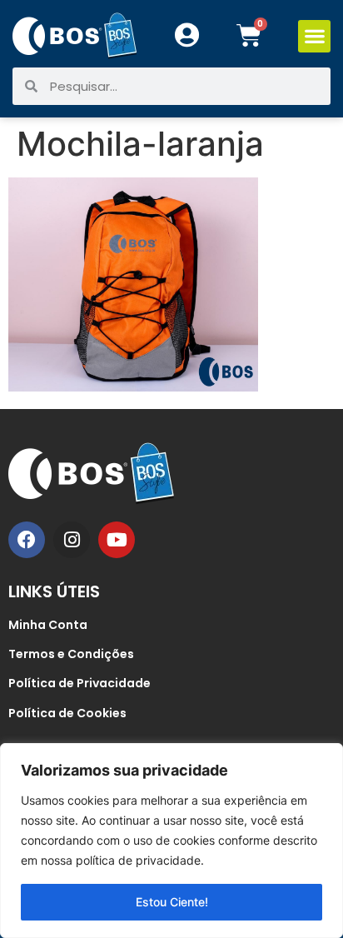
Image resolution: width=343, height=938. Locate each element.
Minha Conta (47, 624)
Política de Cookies (67, 713)
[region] (171, 840)
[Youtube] (116, 539)
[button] (314, 36)
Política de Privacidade (79, 683)
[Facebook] (26, 539)
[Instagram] (71, 539)
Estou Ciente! (172, 902)
